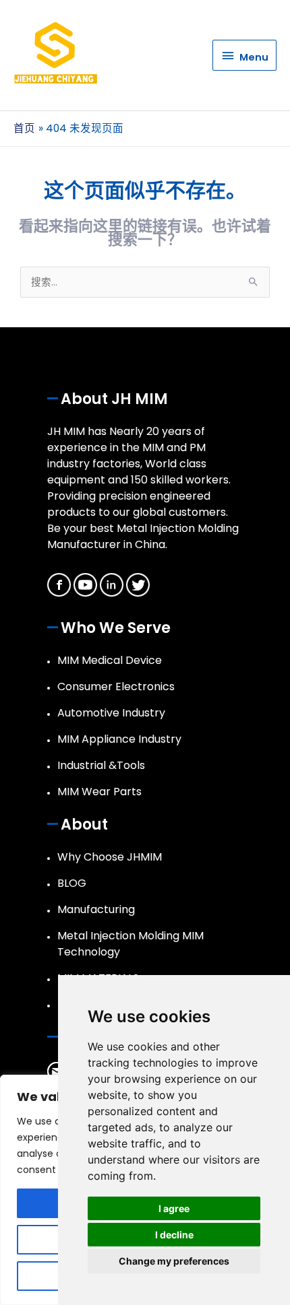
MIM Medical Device (109, 660)
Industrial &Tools (101, 765)
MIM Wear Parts (99, 791)
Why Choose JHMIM (109, 857)
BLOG (71, 883)
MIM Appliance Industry (119, 739)
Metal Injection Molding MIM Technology (130, 944)
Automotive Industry (111, 713)
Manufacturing (96, 909)
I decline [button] (174, 1234)
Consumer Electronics (116, 686)
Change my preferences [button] (174, 1261)
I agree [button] (174, 1208)
